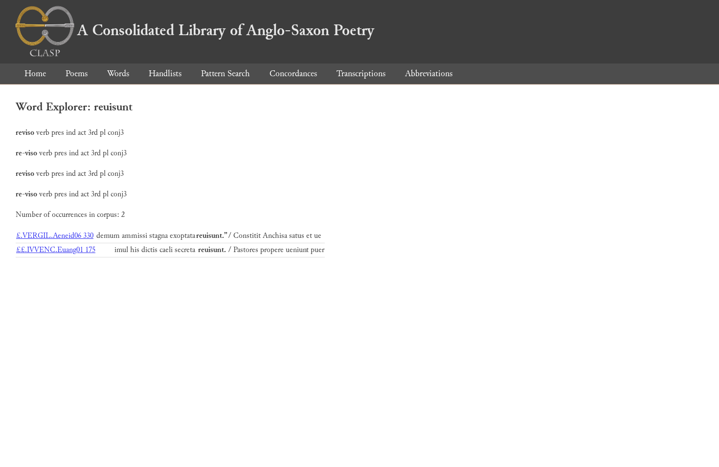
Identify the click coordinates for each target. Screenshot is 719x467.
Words (118, 73)
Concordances (293, 73)
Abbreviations (428, 73)
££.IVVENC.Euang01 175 (55, 249)
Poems (77, 73)
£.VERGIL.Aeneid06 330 (54, 235)
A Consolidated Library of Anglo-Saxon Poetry (225, 30)
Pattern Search (225, 73)
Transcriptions (361, 73)
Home (35, 73)
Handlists (165, 73)
